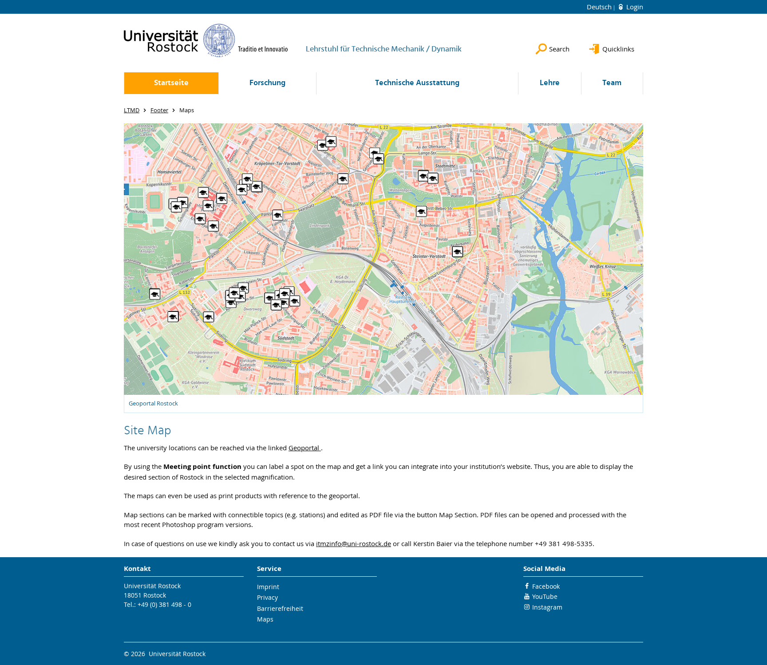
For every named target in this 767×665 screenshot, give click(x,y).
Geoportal (305, 447)
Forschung (267, 83)
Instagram (547, 607)
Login (634, 6)
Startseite (171, 83)
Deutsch (600, 6)
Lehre (550, 83)
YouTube (544, 596)
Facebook (546, 586)
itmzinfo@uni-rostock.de (353, 543)
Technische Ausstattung (417, 83)
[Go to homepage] (206, 40)
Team (611, 83)
